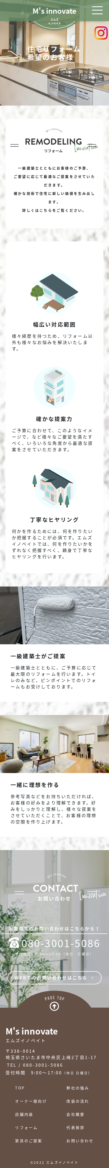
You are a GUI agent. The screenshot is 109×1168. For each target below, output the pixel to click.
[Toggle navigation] (97, 10)
